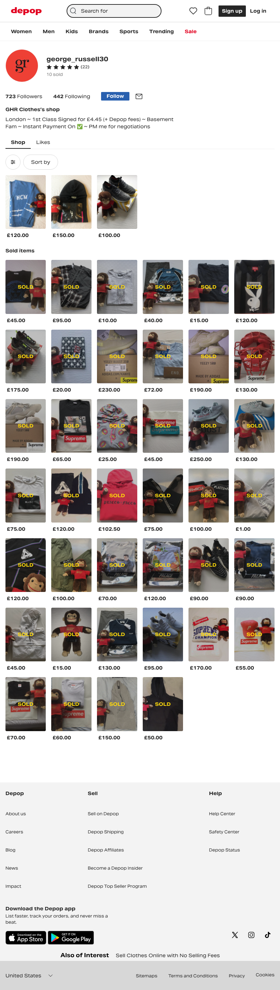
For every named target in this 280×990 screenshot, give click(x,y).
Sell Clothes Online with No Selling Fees (168, 955)
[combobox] (114, 11)
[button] (67, 67)
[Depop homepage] (26, 11)
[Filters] (12, 162)
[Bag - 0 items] (208, 11)
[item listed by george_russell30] (25, 202)
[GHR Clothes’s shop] (21, 66)
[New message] (139, 96)
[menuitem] (21, 31)
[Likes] (193, 11)
